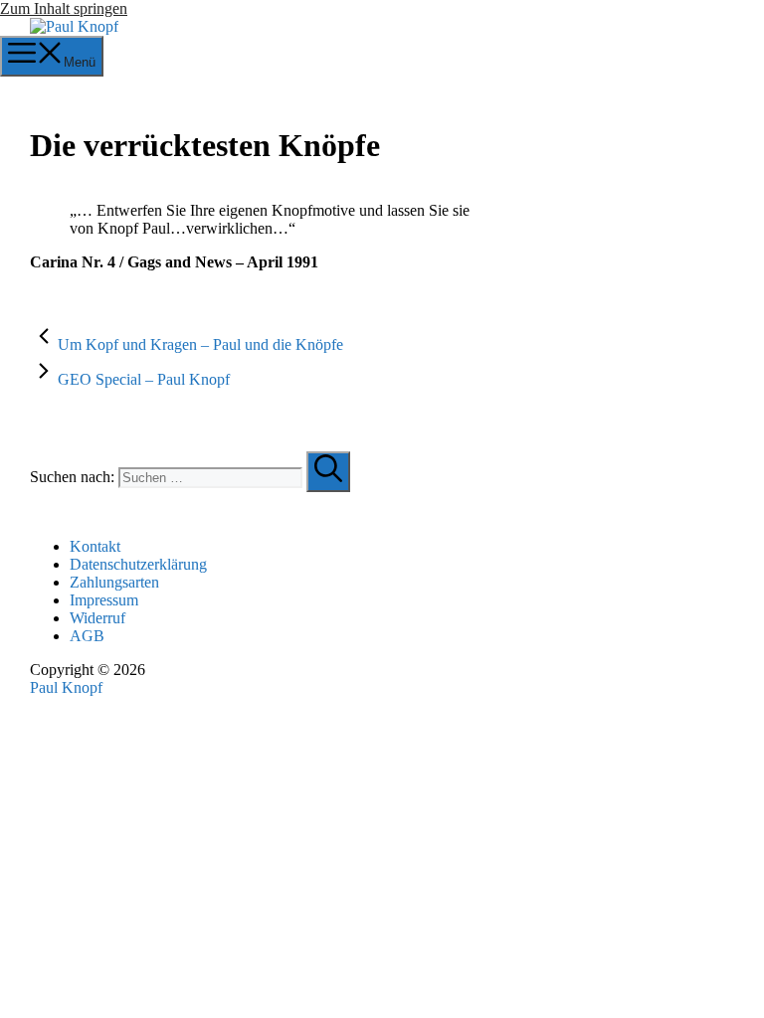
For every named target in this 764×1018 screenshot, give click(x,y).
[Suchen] (328, 471)
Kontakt (95, 546)
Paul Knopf (66, 687)
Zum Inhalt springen (63, 8)
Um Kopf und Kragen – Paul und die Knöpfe (200, 344)
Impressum (104, 600)
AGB (87, 635)
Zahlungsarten (114, 582)
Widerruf (97, 617)
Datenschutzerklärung (138, 564)
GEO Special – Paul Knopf (144, 379)
